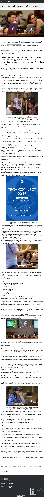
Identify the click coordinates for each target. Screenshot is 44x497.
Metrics (2, 480)
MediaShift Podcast (12, 487)
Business (2, 484)
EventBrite (32, 226)
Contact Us (11, 482)
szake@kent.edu (32, 459)
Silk (2, 286)
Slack (7, 235)
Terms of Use (24, 495)
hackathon (14, 466)
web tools (2, 468)
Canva (22, 231)
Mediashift (9, 1)
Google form (20, 226)
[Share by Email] (38, 4)
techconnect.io (18, 225)
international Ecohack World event (14, 44)
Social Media (3, 483)
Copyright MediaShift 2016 (21, 496)
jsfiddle (6, 304)
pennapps (34, 466)
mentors (29, 466)
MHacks (11, 80)
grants (10, 466)
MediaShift (5, 479)
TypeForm (4, 226)
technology (39, 466)
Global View (2, 486)
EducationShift (3, 482)
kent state (24, 466)
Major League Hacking (33, 82)
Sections (1, 1)
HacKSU (3, 232)
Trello (11, 235)
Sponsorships (11, 483)
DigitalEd (10, 486)
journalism (19, 466)
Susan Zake (4, 9)
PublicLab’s (17, 49)
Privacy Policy (19, 495)
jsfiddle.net (26, 301)
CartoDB (3, 287)
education (5, 466)
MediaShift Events (12, 484)
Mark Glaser (40, 490)
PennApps (17, 80)
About (10, 480)
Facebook (32, 238)
